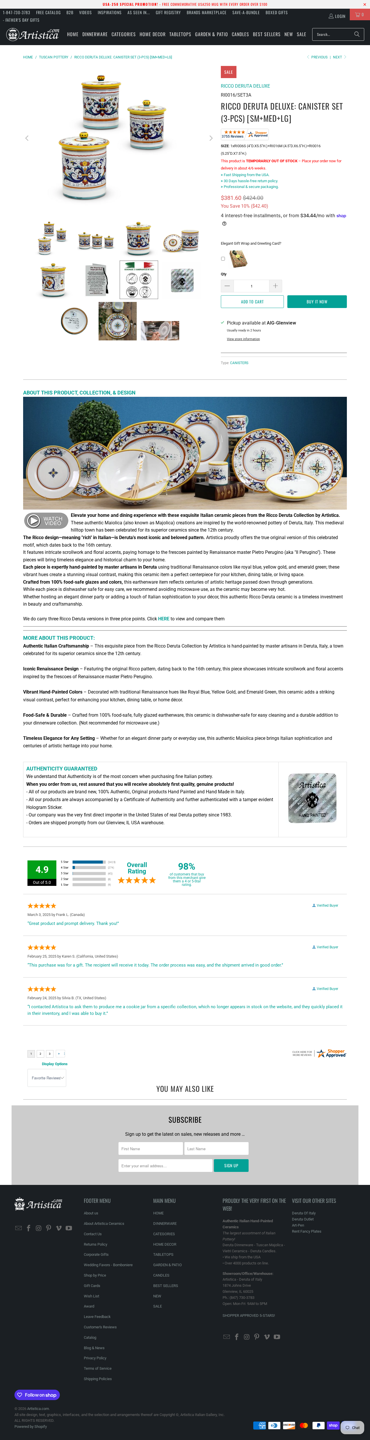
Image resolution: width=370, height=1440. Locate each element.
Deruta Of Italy (304, 1213)
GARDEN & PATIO (167, 1265)
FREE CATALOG (48, 12)
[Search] (357, 34)
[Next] (210, 138)
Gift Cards (92, 1286)
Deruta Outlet (303, 1219)
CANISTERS (239, 363)
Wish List (91, 1296)
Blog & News (94, 1348)
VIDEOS (85, 12)
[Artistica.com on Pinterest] (49, 1228)
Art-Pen (298, 1225)
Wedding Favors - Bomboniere (108, 1265)
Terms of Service (98, 1368)
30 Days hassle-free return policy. (249, 181)
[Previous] (27, 138)
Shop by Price (95, 1275)
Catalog (90, 1337)
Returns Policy (95, 1244)
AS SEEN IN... (138, 12)
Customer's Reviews (100, 1327)
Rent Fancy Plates (306, 1231)
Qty (224, 274)
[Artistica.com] (32, 34)
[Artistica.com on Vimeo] (59, 1228)
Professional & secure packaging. (250, 187)
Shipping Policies (98, 1379)
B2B (69, 12)
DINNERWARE (165, 1223)
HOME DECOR (164, 1244)
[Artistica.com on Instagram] (38, 1228)
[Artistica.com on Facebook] (29, 1228)
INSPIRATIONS (110, 12)
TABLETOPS (163, 1254)
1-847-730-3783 (16, 12)
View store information (243, 339)
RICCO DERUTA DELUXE (245, 86)
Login (340, 16)
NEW (157, 1296)
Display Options (55, 1064)
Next (338, 57)
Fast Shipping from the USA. (245, 175)
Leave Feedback (97, 1316)
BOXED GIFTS (277, 12)
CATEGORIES (164, 1234)
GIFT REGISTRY (168, 12)
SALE (157, 1306)
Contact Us (93, 1234)
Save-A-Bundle (246, 12)
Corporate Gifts (96, 1254)
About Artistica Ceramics (104, 1223)
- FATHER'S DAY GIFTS (21, 20)
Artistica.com (38, 1408)
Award (89, 1306)
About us (91, 1213)
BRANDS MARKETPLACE (207, 12)
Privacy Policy (95, 1358)
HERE (163, 619)
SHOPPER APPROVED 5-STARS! (249, 1315)
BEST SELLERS (165, 1286)
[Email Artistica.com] (18, 1228)
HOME (158, 1213)
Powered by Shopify (30, 1426)
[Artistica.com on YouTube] (68, 1228)
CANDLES (161, 1275)
